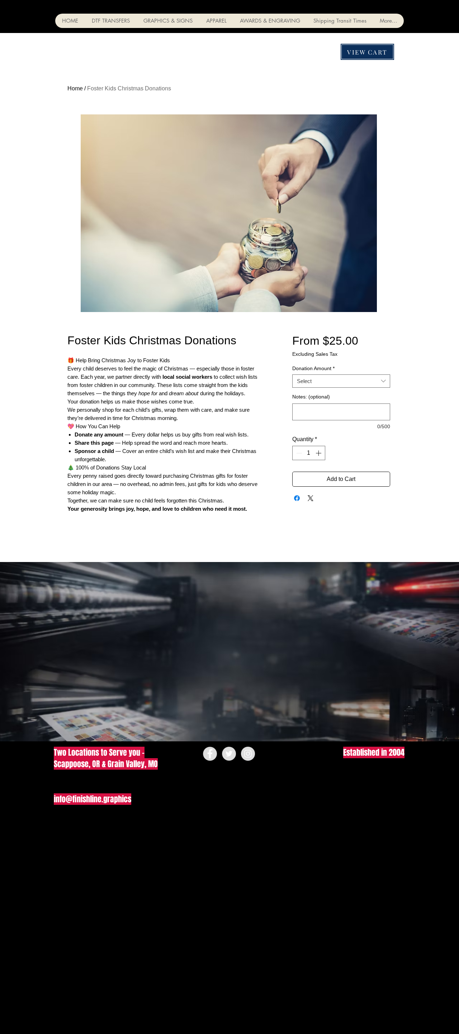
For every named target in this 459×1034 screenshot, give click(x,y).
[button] (110, 21)
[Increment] (319, 453)
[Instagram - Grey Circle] (248, 754)
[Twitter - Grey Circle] (229, 754)
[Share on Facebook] (297, 498)
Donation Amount (313, 368)
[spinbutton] (308, 453)
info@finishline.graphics (92, 799)
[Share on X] (310, 498)
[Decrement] (298, 453)
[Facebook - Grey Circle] (210, 754)
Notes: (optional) (311, 397)
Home (75, 88)
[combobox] (341, 381)
